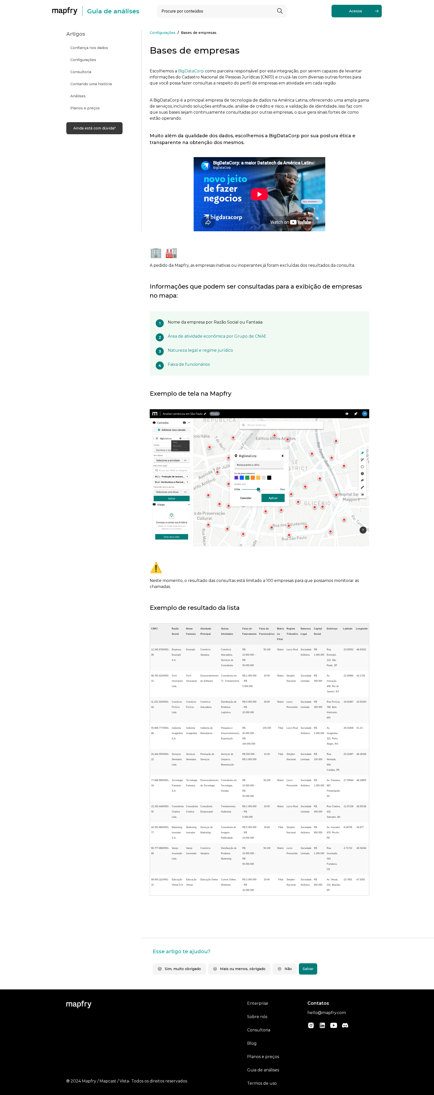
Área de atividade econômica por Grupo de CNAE (217, 336)
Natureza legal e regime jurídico (200, 350)
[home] (67, 11)
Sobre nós (257, 1016)
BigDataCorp (191, 71)
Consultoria (258, 1030)
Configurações (163, 32)
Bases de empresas (198, 32)
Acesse (355, 11)
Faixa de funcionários (189, 364)
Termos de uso (262, 1083)
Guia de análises (263, 1070)
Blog (252, 1043)
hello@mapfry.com (326, 1012)
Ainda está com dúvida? (94, 128)
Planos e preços (263, 1056)
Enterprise (257, 1003)
